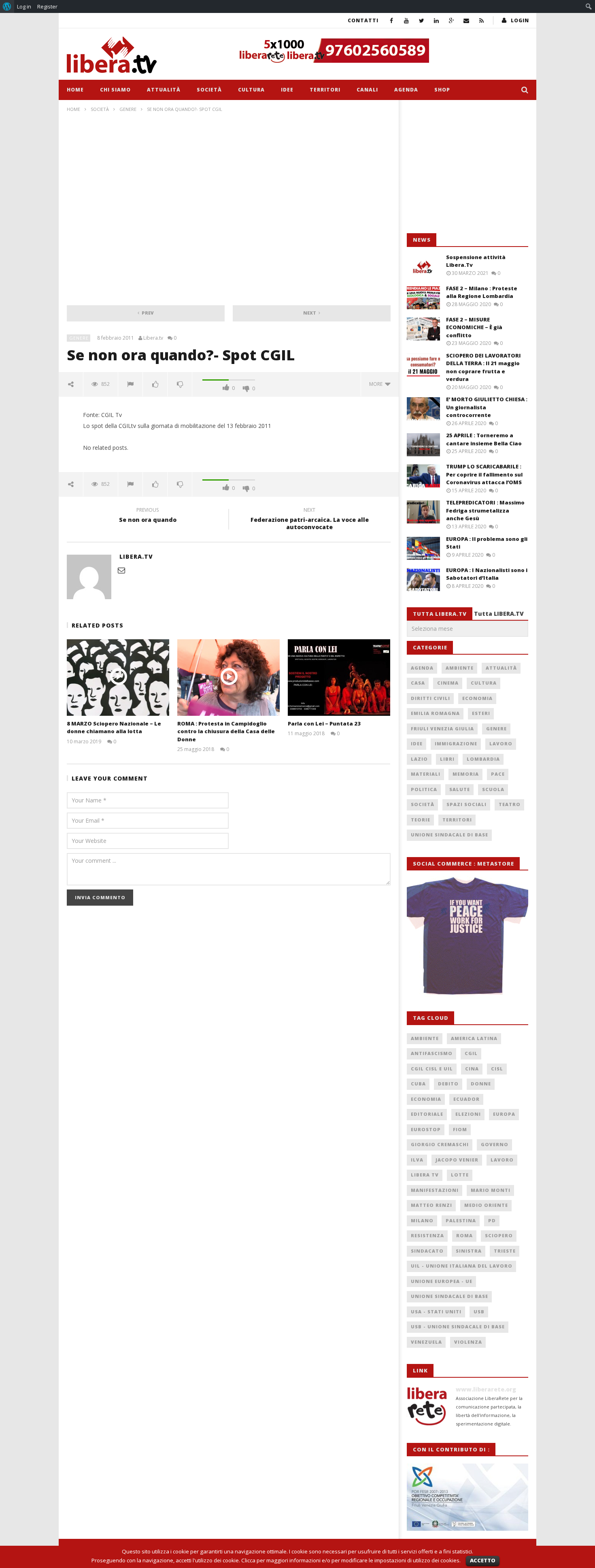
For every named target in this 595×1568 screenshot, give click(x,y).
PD (492, 1220)
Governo (494, 1144)
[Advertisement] (467, 166)
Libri (447, 759)
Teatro (510, 804)
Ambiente (460, 668)
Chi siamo (115, 89)
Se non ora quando (147, 516)
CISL (497, 1069)
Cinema (448, 683)
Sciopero (499, 1235)
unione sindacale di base (449, 1296)
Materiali (425, 774)
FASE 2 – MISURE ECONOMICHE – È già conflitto (474, 327)
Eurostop (426, 1129)
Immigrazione (456, 743)
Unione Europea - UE (441, 1281)
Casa (418, 683)
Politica (424, 789)
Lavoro (500, 743)
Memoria (466, 774)
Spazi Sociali (466, 804)
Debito (448, 1084)
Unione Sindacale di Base (449, 835)
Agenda (406, 89)
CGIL (471, 1053)
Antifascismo (432, 1053)
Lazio (419, 759)
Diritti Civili (430, 698)
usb (479, 1311)
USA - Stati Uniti (436, 1311)
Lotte (460, 1175)
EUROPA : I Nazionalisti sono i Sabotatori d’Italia (486, 574)
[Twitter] (421, 20)
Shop (442, 89)
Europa (504, 1114)
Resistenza (427, 1235)
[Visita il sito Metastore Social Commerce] (381, 50)
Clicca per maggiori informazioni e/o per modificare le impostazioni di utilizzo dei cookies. (351, 1560)
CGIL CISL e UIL (432, 1069)
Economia (477, 698)
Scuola (493, 789)
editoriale (427, 1114)
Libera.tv (153, 338)
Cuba (418, 1084)
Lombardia (483, 759)
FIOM (460, 1129)
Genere (127, 109)
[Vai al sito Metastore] (467, 936)
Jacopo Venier (457, 1160)
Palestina (461, 1220)
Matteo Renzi (431, 1205)
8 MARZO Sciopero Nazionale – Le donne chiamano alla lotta (114, 727)
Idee (287, 89)
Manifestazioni (435, 1190)
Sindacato (427, 1251)
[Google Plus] (451, 20)
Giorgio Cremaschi (440, 1144)
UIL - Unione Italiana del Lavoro (461, 1266)
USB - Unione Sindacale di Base (458, 1326)
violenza (468, 1342)
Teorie (420, 820)
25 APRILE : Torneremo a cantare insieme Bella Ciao (484, 439)
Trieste (505, 1251)
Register (47, 6)
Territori (325, 89)
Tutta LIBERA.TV (499, 613)
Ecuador (466, 1099)
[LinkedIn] (436, 20)
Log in (24, 6)
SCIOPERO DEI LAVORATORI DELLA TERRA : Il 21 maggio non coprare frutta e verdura (483, 367)
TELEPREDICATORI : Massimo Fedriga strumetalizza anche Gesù (485, 510)
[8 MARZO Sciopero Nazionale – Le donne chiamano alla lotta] (118, 677)
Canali (367, 89)
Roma (464, 1235)
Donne (481, 1084)
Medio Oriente (486, 1205)
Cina (472, 1069)
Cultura (251, 89)
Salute (459, 789)
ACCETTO (482, 1560)
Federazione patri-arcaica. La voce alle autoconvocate (310, 520)
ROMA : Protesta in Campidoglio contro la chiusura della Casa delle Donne (226, 731)
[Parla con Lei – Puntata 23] (339, 677)
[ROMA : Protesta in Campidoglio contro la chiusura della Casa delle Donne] (228, 677)
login (520, 20)
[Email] (466, 20)
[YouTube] (406, 20)
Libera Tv (425, 1175)
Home (75, 89)
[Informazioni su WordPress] (7, 6)
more (377, 384)
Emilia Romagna (435, 713)
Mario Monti (490, 1190)
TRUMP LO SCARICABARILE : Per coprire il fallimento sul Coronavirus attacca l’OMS (484, 474)
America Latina (474, 1038)
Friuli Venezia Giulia (442, 728)
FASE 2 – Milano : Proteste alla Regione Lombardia (481, 292)
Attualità (164, 89)
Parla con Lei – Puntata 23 (324, 723)
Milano (422, 1220)
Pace (498, 774)
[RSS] (481, 20)
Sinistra (469, 1251)
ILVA (417, 1160)
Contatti (363, 20)
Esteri (481, 713)
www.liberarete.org (486, 1389)
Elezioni (468, 1114)
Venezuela (426, 1342)
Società (209, 89)
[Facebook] (391, 20)
